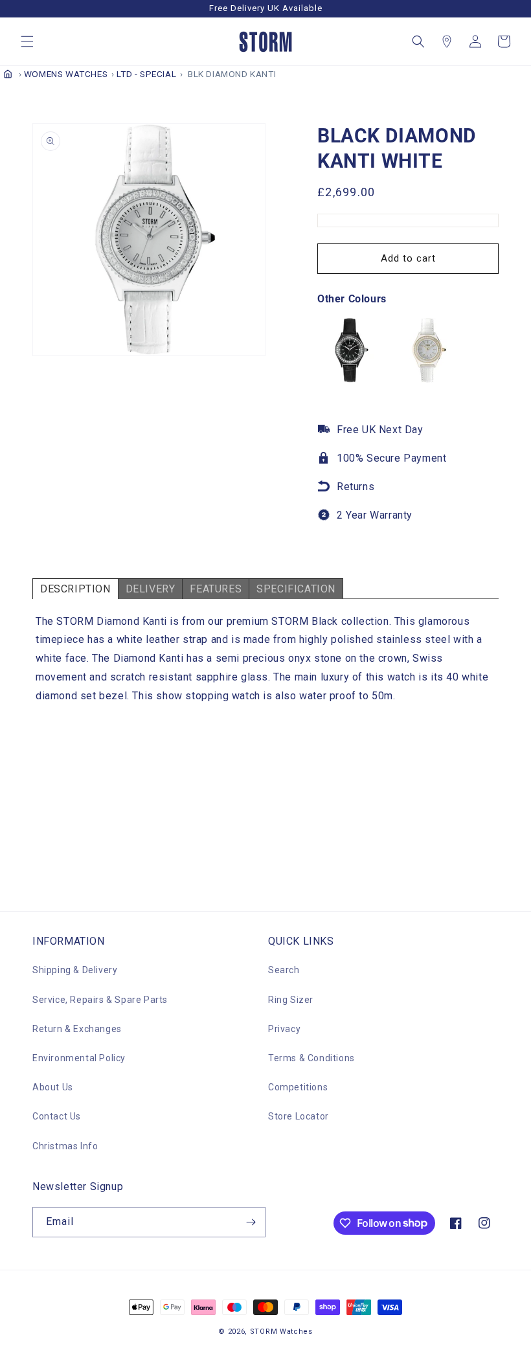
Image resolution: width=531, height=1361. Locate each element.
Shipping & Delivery (74, 970)
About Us (52, 1087)
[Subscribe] (250, 1222)
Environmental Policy (79, 1058)
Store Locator (298, 1116)
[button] (27, 41)
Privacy (284, 1029)
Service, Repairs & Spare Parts (100, 1000)
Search (284, 970)
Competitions (298, 1087)
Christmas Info (65, 1146)
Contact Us (56, 1116)
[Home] (7, 73)
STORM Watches (281, 1331)
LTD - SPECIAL (146, 74)
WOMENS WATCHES (65, 74)
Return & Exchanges (77, 1029)
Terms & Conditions (311, 1058)
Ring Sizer (290, 1000)
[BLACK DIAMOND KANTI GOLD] (427, 379)
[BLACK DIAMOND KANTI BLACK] (349, 379)
